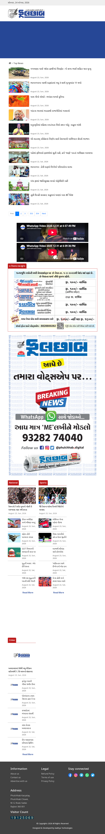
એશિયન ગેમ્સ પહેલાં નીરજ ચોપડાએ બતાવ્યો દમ (59, 521)
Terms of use (47, 777)
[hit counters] (22, 818)
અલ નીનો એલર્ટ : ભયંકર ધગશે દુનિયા (47, 97)
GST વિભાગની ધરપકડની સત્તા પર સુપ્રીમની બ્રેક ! (29, 551)
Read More (28, 593)
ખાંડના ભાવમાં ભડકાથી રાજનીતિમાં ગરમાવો (50, 111)
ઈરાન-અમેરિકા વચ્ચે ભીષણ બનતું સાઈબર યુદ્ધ (28, 521)
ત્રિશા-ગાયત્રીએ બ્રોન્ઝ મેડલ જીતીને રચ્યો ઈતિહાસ (59, 536)
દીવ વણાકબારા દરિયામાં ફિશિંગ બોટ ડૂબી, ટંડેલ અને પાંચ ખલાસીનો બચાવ (28, 742)
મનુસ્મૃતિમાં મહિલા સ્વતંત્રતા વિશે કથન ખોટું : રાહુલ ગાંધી (55, 125)
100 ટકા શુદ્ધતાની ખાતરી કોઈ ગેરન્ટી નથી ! (28, 580)
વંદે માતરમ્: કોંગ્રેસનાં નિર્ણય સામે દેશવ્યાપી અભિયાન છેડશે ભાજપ (59, 139)
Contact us (15, 777)
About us (14, 773)
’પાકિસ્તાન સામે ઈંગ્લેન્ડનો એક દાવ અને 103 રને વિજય (59, 565)
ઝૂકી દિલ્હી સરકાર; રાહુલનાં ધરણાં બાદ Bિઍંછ (51, 195)
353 (31, 214)
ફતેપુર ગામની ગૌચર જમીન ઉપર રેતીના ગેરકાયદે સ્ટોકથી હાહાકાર (28, 683)
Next (44, 214)
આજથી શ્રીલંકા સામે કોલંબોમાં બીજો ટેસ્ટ (58, 551)
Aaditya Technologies (63, 828)
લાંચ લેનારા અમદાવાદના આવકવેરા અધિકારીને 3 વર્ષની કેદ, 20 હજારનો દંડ (27, 727)
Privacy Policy (47, 781)
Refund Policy (47, 773)
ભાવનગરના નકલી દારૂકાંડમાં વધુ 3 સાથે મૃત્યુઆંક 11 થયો (55, 83)
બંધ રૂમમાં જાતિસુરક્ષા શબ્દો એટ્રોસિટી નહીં (49, 181)
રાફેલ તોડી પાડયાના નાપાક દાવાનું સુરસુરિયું (28, 536)
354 (37, 214)
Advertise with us (18, 781)
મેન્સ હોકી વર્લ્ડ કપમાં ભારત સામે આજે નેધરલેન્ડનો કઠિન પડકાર (59, 580)
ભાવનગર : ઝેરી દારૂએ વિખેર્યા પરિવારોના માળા (51, 167)
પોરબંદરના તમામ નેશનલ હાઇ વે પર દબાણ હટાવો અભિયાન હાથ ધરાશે (28, 698)
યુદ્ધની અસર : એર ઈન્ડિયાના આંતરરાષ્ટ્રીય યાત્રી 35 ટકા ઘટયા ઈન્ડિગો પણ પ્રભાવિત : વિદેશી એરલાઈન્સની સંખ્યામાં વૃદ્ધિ (28, 565)
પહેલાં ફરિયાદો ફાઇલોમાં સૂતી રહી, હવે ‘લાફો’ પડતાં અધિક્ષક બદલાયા (61, 153)
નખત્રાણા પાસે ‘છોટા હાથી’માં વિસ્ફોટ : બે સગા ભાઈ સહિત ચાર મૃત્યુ (60, 69)
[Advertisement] (52, 40)
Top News (18, 63)
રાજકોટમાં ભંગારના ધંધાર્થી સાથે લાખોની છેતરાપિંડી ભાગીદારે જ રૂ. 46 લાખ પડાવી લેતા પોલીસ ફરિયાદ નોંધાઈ (28, 712)
